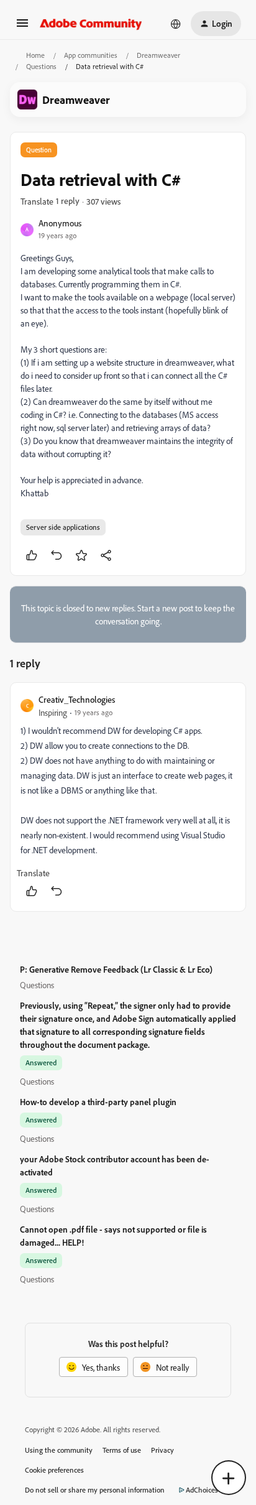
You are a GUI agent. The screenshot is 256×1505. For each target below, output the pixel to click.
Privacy (162, 1450)
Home (35, 55)
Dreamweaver (158, 55)
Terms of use (122, 1450)
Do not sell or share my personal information (95, 1489)
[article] (128, 797)
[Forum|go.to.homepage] (91, 24)
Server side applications (63, 527)
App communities (90, 55)
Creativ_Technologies (77, 699)
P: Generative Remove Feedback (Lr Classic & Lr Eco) (116, 969)
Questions (41, 66)
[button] (22, 27)
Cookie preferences (54, 1470)
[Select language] (176, 24)
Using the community (59, 1450)
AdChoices (202, 1489)
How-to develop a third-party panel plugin (98, 1101)
